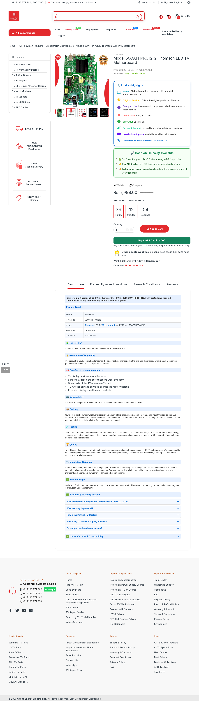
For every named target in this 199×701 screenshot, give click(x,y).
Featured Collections (165, 662)
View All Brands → (18, 681)
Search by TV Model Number (81, 617)
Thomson (118, 54)
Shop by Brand (73, 589)
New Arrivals (160, 652)
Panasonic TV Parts (19, 657)
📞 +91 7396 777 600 (30, 593)
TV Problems (73, 607)
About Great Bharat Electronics (82, 642)
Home (69, 579)
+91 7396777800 (161, 140)
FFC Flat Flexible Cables (123, 619)
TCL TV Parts (16, 662)
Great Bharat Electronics (31, 698)
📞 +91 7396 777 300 (30, 601)
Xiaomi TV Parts (17, 667)
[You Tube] (24, 611)
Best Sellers (160, 657)
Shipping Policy (162, 599)
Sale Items (159, 672)
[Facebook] (10, 611)
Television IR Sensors (121, 609)
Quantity (117, 224)
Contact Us (160, 589)
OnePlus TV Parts (18, 676)
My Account (160, 623)
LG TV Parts (15, 647)
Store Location (73, 655)
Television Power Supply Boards (127, 584)
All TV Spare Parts (163, 647)
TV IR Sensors (117, 623)
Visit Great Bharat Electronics (85, 698)
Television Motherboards (123, 579)
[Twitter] (17, 611)
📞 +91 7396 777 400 (30, 597)
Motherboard (108, 325)
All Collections (161, 667)
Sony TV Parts (16, 652)
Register (178, 2)
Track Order (160, 579)
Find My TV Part (74, 584)
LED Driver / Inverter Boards (125, 599)
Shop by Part (72, 594)
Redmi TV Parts (17, 672)
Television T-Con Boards (123, 589)
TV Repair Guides (75, 612)
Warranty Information (165, 609)
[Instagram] (31, 611)
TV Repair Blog (74, 670)
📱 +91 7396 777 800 (30, 589)
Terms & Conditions (164, 614)
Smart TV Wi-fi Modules (123, 604)
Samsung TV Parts (18, 642)
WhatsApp (50, 589)
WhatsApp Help (74, 622)
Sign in (167, 2)
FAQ (156, 594)
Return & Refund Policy (166, 604)
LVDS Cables (117, 614)
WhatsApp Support (164, 584)
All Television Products (166, 642)
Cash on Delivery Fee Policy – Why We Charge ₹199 (81, 601)
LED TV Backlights (120, 594)
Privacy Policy (161, 619)
